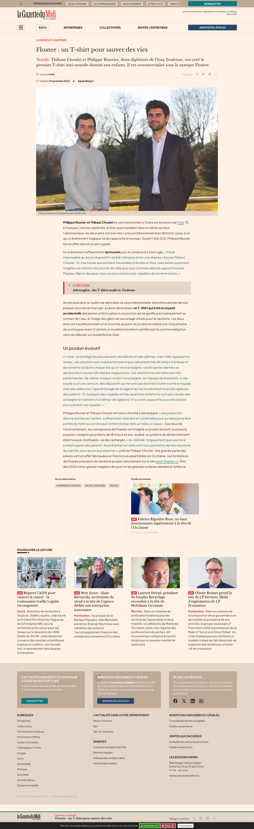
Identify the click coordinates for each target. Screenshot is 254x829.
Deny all (169, 825)
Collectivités (110, 27)
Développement (77, 3)
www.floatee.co (167, 461)
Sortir (20, 758)
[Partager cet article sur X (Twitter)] (197, 74)
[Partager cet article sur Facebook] (203, 74)
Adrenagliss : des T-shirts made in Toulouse (104, 290)
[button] (21, 27)
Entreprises (73, 27)
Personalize (185, 825)
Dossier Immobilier (28, 785)
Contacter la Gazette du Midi (109, 747)
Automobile (24, 763)
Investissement (132, 3)
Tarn (95, 726)
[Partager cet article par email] (215, 74)
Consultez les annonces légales (187, 720)
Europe (21, 753)
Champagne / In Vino (29, 747)
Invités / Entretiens (152, 27)
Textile (114, 485)
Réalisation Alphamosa (64, 796)
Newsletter (212, 3)
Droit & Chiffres (26, 780)
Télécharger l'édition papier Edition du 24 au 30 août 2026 (186, 766)
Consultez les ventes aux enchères (188, 741)
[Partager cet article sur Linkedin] (209, 74)
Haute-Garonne (95, 485)
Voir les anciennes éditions (184, 775)
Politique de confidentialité (109, 757)
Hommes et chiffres (51, 40)
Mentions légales (103, 752)
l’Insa (180, 222)
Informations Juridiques (30, 731)
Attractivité (155, 3)
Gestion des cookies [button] (105, 763)
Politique (22, 769)
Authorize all (150, 825)
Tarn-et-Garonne (103, 731)
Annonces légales (115, 700)
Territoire (176, 3)
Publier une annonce (180, 726)
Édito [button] (43, 27)
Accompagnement (105, 3)
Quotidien (23, 774)
